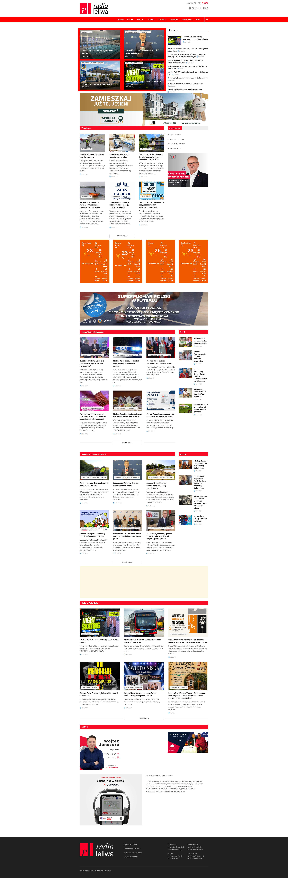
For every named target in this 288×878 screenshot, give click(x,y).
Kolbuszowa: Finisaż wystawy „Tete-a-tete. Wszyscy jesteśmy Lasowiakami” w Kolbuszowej (93, 416)
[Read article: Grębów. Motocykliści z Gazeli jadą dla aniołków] (92, 143)
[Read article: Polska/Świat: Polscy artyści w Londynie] (185, 520)
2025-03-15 (198, 384)
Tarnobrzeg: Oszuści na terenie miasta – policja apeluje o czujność (119, 205)
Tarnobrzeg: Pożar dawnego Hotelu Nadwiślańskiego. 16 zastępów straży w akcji (151, 157)
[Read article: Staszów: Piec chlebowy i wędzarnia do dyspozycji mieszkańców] (160, 470)
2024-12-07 (198, 414)
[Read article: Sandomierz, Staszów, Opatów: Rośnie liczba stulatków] (144, 44)
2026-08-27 (130, 87)
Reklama (151, 19)
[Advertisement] (144, 582)
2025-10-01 (198, 524)
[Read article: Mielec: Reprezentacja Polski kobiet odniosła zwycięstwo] (185, 355)
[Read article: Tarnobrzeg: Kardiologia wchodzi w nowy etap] (122, 143)
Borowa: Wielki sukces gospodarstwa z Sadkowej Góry (188, 78)
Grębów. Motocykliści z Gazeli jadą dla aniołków (185, 84)
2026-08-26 (130, 56)
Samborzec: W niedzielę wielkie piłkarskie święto (200, 341)
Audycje (140, 19)
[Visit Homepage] (94, 8)
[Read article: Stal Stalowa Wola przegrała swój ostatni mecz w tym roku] (185, 408)
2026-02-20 (198, 491)
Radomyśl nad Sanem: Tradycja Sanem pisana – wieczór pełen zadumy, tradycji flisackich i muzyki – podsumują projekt (187, 695)
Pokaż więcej (122, 236)
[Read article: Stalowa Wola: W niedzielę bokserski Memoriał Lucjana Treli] (100, 676)
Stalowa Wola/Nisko (134, 63)
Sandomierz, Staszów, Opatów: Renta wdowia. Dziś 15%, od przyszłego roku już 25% (159, 536)
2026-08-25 (117, 553)
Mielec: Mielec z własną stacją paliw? (97, 84)
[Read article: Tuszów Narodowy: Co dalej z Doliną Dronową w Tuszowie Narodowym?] (94, 347)
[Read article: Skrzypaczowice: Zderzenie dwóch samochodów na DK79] (94, 470)
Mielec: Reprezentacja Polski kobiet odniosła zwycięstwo (200, 356)
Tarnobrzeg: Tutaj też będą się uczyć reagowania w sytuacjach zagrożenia (151, 205)
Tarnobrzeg (86, 32)
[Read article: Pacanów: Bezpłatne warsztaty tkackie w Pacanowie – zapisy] (94, 520)
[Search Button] (207, 19)
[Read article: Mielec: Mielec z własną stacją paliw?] (100, 75)
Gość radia (162, 19)
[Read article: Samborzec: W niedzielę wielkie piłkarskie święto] (185, 342)
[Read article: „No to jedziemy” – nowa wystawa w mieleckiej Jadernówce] (185, 464)
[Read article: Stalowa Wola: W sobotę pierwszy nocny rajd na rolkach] (144, 75)
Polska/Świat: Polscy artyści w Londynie (200, 518)
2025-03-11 (198, 399)
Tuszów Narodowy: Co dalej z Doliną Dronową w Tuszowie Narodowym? (92, 363)
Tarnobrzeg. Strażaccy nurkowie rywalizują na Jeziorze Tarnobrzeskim (90, 205)
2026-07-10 (198, 471)
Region (120, 19)
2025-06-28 (198, 364)
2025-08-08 (198, 346)
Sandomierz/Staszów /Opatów (138, 32)
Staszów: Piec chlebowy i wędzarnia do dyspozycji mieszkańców (156, 485)
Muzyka (130, 19)
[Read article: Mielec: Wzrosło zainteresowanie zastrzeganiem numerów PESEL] (160, 401)
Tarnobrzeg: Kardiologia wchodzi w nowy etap (185, 90)
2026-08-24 (86, 56)
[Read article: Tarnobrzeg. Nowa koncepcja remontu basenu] (100, 44)
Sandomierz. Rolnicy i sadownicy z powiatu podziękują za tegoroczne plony (127, 536)
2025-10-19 (198, 511)
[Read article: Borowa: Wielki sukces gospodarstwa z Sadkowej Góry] (160, 347)
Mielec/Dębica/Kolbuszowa (92, 63)
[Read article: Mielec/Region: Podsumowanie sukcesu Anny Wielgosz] (185, 393)
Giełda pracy (187, 19)
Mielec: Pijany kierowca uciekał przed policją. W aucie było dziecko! (126, 363)
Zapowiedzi (174, 19)
